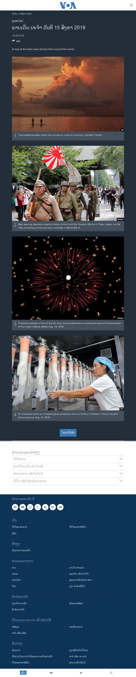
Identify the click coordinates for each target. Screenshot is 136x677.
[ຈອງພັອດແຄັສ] (60, 507)
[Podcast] (53, 507)
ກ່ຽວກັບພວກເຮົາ (19, 603)
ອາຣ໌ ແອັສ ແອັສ (19, 633)
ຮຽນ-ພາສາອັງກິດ (77, 586)
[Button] (16, 42)
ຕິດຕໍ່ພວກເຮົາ (18, 610)
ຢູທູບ (14, 533)
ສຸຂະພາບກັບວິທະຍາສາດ (80, 580)
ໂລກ (14, 586)
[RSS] (45, 507)
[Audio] (81, 673)
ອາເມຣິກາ (16, 580)
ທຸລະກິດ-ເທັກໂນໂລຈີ (78, 574)
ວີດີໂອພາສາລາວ (19, 527)
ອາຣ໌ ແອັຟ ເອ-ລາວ (78, 656)
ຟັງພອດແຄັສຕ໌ (76, 603)
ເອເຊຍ (15, 574)
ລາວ (14, 568)
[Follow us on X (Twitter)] (37, 507)
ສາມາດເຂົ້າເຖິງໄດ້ (77, 663)
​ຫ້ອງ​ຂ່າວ (16, 650)
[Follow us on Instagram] (30, 507)
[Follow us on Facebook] (15, 507)
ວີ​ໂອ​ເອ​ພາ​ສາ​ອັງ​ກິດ (21, 663)
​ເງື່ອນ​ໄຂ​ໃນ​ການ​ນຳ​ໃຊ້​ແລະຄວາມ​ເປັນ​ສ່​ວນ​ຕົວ (32, 656)
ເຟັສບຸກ (15, 627)
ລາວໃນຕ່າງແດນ (76, 568)
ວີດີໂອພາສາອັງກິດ (77, 527)
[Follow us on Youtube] (22, 507)
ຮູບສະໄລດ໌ (17, 21)
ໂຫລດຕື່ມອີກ (68, 433)
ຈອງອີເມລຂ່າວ (76, 627)
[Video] (51, 673)
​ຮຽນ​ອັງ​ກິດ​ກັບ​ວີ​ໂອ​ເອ (78, 650)
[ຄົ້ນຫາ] (111, 673)
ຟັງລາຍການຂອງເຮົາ (21, 550)
